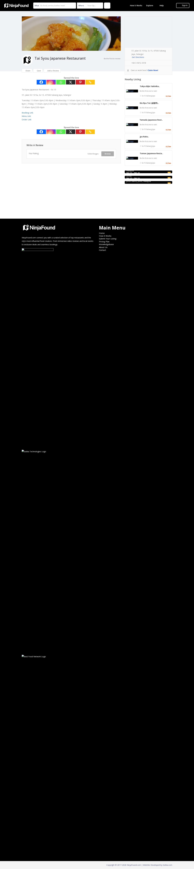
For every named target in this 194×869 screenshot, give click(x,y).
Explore (149, 5)
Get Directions (138, 57)
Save (38, 70)
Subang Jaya (150, 96)
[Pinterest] (80, 82)
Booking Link (27, 112)
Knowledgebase (106, 244)
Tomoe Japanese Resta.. (151, 153)
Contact (102, 250)
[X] (70, 82)
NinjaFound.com (29, 237)
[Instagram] (51, 82)
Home (102, 233)
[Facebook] (41, 82)
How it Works (136, 5)
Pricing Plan (104, 241)
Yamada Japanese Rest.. (151, 120)
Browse (108, 154)
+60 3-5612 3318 (138, 63)
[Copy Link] (90, 82)
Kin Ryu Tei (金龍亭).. (149, 103)
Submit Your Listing (107, 238)
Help (162, 5)
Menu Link (26, 116)
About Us (103, 247)
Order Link (26, 119)
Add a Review (53, 70)
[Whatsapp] (60, 82)
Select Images (93, 154)
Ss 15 (144, 96)
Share (27, 70)
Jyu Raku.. (144, 136)
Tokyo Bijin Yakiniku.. (150, 86)
